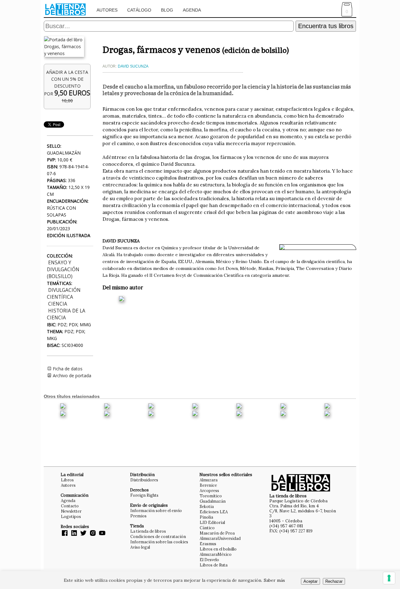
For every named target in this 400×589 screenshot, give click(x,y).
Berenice (208, 485)
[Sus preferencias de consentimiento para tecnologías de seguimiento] (389, 578)
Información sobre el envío (156, 510)
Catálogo (139, 10)
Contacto (70, 505)
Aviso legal (140, 547)
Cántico (207, 527)
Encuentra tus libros (325, 26)
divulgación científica (64, 293)
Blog (167, 10)
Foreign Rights (144, 495)
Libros (67, 479)
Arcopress (209, 490)
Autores (107, 10)
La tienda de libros (148, 531)
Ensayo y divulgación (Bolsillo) (63, 269)
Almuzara (209, 479)
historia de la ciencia (66, 314)
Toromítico (211, 495)
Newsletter (71, 511)
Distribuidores (144, 479)
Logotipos (71, 516)
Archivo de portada (71, 375)
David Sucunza (133, 66)
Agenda (192, 10)
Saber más (274, 580)
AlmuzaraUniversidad (220, 538)
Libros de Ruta (214, 564)
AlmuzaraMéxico (216, 554)
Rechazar (333, 581)
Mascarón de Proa (217, 533)
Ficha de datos (67, 369)
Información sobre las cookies (159, 541)
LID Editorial (212, 522)
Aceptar (310, 581)
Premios (138, 515)
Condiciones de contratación (158, 536)
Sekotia (207, 506)
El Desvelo (209, 559)
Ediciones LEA (214, 511)
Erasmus (208, 543)
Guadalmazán (213, 501)
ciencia (57, 304)
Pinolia (206, 517)
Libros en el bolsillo (218, 548)
